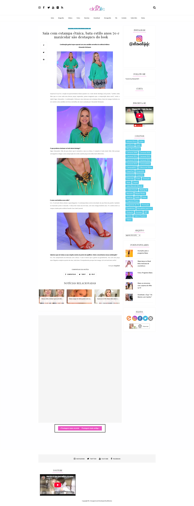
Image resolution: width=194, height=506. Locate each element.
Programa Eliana (83, 28)
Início (52, 18)
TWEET (83, 274)
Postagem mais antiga (90, 428)
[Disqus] (80, 344)
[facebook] (45, 8)
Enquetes (139, 175)
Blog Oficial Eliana (133, 149)
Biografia (61, 18)
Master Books (140, 193)
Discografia (107, 18)
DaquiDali (71, 28)
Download (97, 18)
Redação (130, 212)
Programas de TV (133, 205)
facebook (116, 459)
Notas (143, 18)
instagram (80, 459)
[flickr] (59, 8)
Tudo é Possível (140, 216)
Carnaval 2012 (145, 156)
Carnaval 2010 (145, 152)
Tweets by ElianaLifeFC (132, 79)
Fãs (116, 18)
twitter (93, 459)
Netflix (137, 197)
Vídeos (70, 18)
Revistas (86, 18)
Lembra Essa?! (132, 190)
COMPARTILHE (71, 274)
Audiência (130, 145)
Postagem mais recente (70, 428)
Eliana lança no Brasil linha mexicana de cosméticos (144, 264)
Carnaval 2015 (132, 164)
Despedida (140, 171)
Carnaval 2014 (145, 160)
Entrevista (130, 179)
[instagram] (40, 8)
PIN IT (93, 274)
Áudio (138, 145)
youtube (104, 459)
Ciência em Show (145, 167)
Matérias (130, 197)
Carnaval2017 (132, 167)
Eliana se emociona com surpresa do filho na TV (145, 286)
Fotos (78, 18)
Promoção (145, 205)
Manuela (130, 193)
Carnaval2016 (145, 164)
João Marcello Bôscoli (134, 186)
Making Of (143, 190)
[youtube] (54, 8)
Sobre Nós (134, 18)
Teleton (129, 216)
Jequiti (135, 182)
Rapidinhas (131, 208)
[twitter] (49, 8)
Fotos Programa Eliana (145, 273)
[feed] (63, 8)
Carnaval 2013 (132, 160)
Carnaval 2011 (132, 156)
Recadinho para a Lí (144, 208)
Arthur (141, 141)
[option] (52, 297)
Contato (124, 18)
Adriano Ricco (132, 141)
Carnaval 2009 (132, 152)
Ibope (129, 182)
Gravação (146, 179)
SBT (90, 28)
